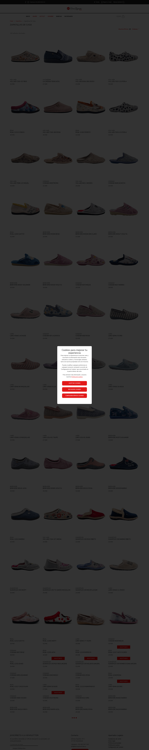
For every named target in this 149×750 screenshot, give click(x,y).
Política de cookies (77, 377)
